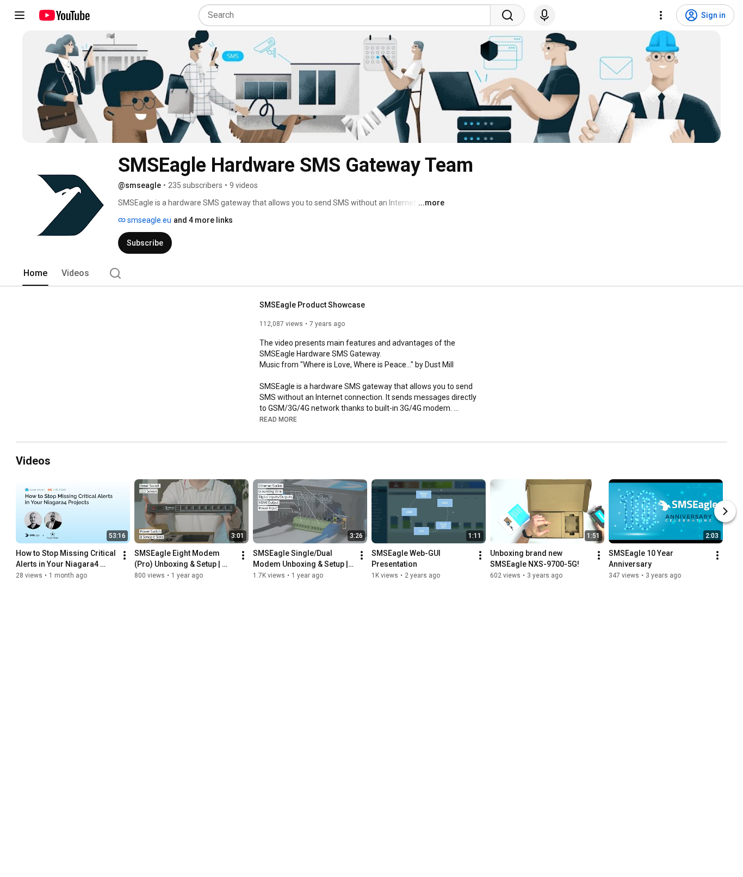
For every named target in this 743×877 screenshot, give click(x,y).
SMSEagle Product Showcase (312, 304)
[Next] (725, 511)
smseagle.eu (148, 220)
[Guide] (19, 15)
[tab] (35, 273)
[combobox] (348, 15)
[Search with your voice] (544, 15)
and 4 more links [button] (203, 220)
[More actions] (124, 555)
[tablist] (371, 273)
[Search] (507, 15)
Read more (278, 419)
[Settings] (660, 15)
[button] (278, 419)
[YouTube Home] (63, 15)
